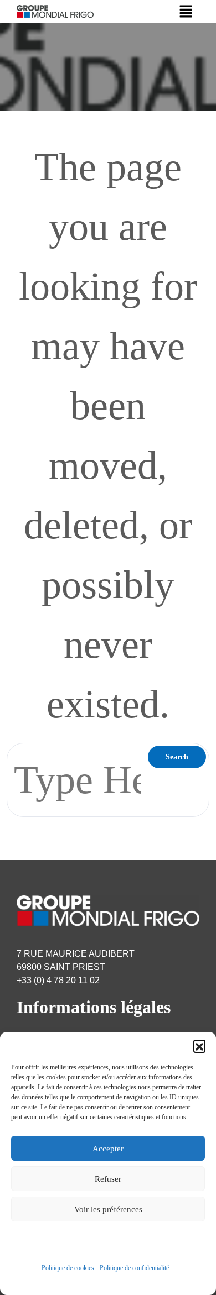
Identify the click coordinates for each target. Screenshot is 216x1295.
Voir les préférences (108, 1209)
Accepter (108, 1148)
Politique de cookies (68, 1268)
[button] (199, 1045)
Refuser (108, 1179)
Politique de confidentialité (134, 1268)
